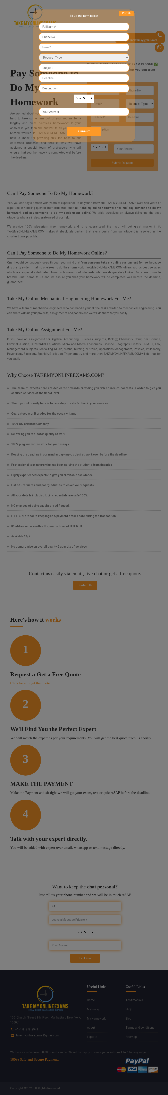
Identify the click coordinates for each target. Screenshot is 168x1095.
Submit (84, 131)
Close (126, 13)
